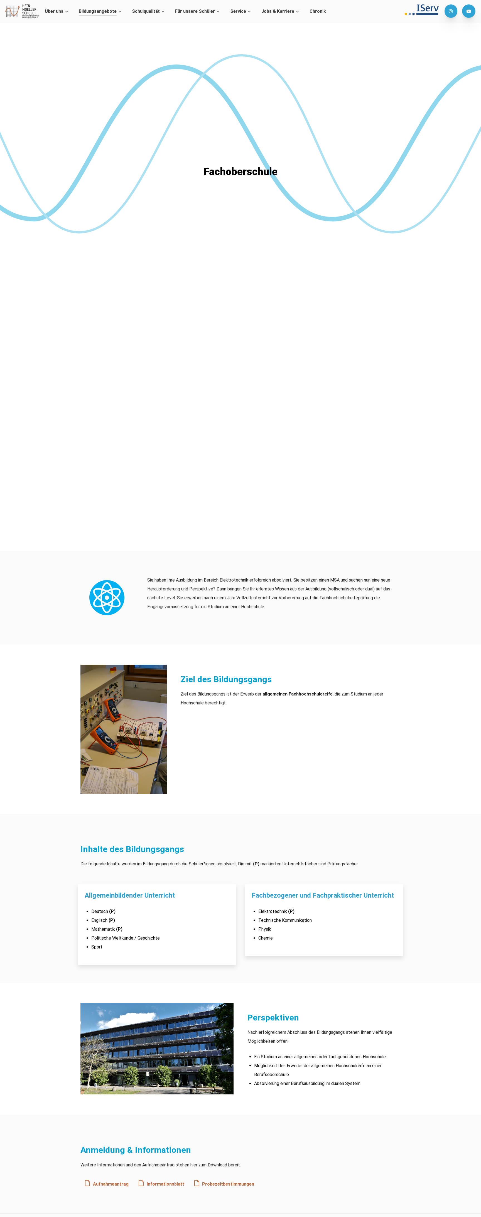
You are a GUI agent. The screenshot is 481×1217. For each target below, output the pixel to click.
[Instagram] (451, 11)
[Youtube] (468, 11)
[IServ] (424, 10)
